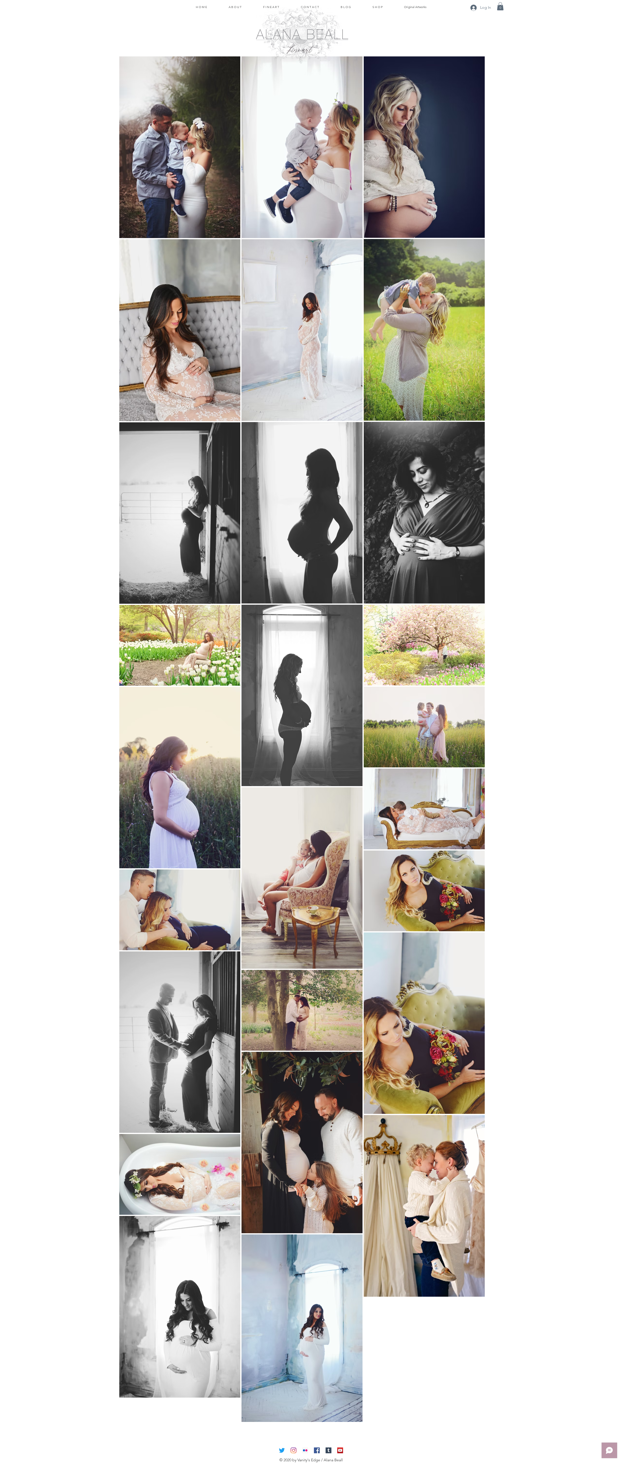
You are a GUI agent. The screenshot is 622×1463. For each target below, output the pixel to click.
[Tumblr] (328, 1450)
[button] (500, 6)
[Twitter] (282, 1450)
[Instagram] (293, 1450)
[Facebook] (317, 1450)
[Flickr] (305, 1450)
